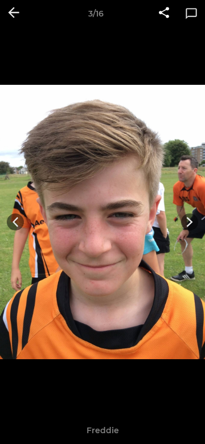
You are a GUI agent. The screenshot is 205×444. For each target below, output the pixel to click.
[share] (164, 14)
